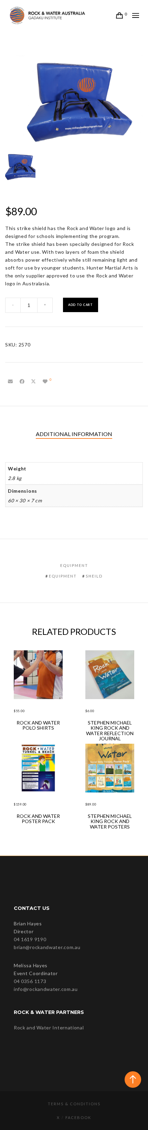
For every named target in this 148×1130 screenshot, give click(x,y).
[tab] (74, 434)
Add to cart (80, 305)
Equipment (74, 565)
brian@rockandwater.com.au (47, 947)
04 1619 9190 (30, 939)
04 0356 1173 (30, 981)
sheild (94, 576)
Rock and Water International (49, 1027)
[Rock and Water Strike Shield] (10, 381)
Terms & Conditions (74, 1104)
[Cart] (120, 15)
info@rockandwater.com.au (46, 989)
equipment (63, 576)
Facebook (78, 1117)
